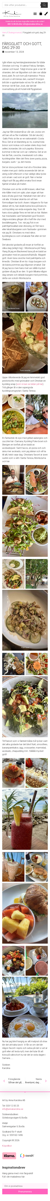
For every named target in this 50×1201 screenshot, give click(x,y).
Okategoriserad (15, 32)
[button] (35, 13)
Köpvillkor (7, 1145)
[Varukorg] (40, 13)
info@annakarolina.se (33, 24)
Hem (4, 32)
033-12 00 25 (13, 24)
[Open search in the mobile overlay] (25, 5)
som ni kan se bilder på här (30, 384)
